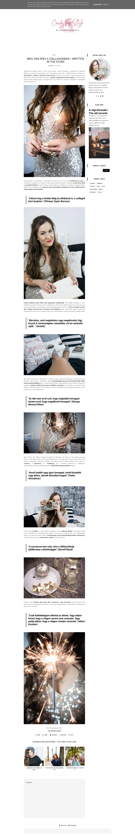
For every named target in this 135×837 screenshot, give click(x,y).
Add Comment (57, 65)
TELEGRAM (54, 735)
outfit (53, 55)
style (103, 186)
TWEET (46, 735)
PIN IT (71, 735)
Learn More (97, 4)
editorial (92, 183)
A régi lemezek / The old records (98, 111)
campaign (99, 183)
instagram (73, 825)
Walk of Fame (93, 189)
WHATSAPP (63, 735)
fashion (100, 192)
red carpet (93, 192)
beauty (100, 189)
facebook (63, 825)
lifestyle (92, 186)
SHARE (38, 735)
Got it (105, 4)
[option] (34, 759)
